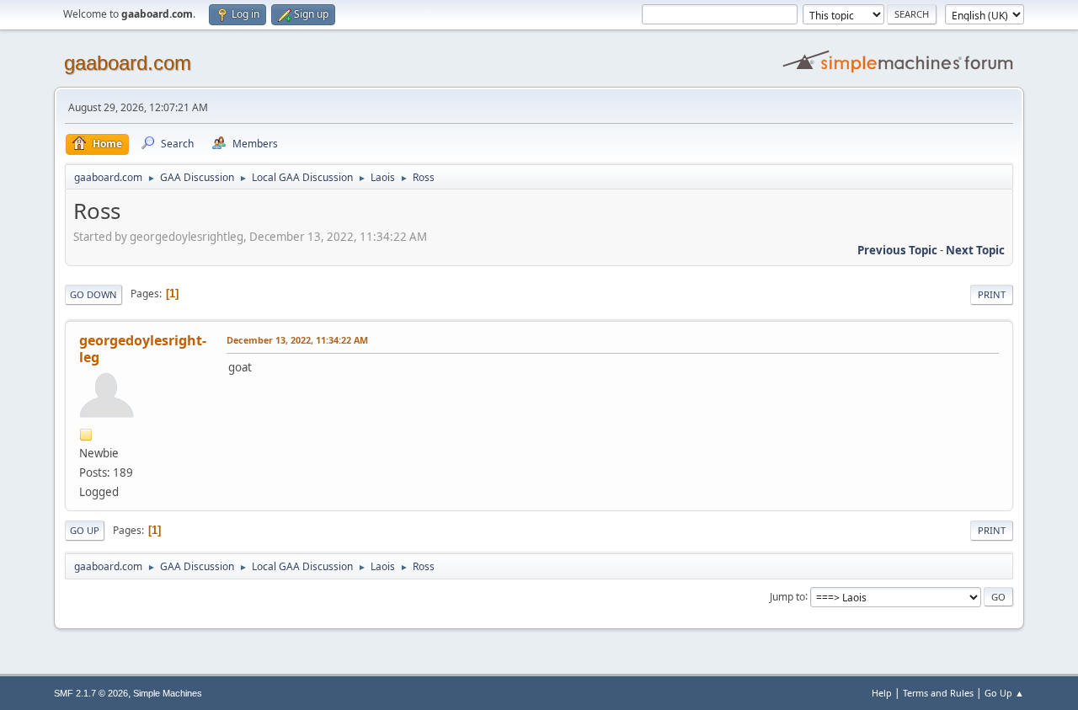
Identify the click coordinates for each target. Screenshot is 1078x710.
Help (882, 692)
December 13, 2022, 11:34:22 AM (297, 340)
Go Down (93, 294)
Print (992, 294)
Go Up (84, 530)
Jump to (787, 596)
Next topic (975, 250)
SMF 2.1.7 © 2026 (91, 693)
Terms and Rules (938, 692)
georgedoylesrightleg (142, 348)
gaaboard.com (127, 62)
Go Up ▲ (1004, 692)
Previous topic (897, 250)
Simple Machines (167, 693)
